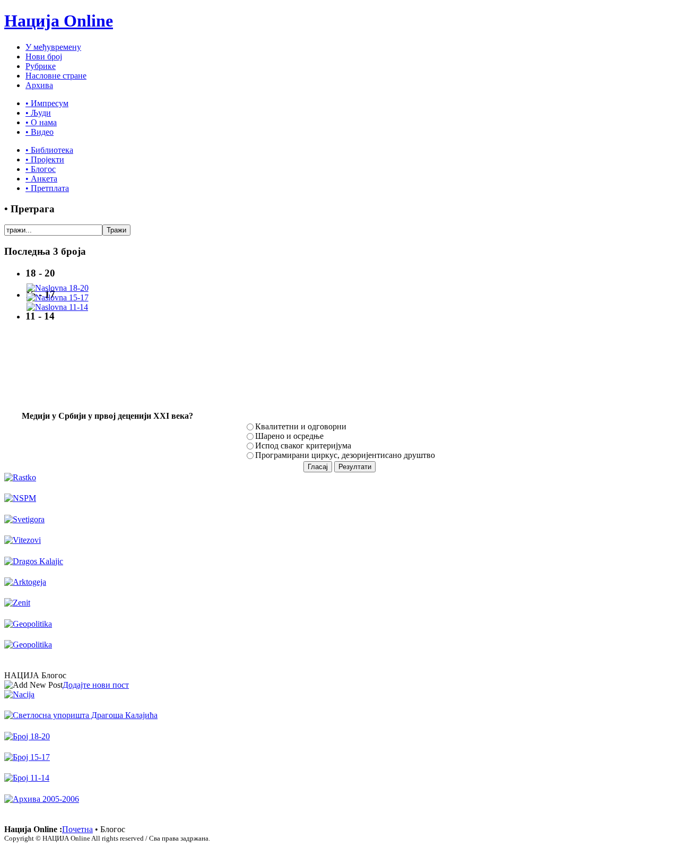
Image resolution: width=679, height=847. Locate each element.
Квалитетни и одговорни (300, 426)
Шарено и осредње (289, 435)
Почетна (77, 829)
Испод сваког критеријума (303, 445)
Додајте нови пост (96, 684)
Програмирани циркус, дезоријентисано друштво (345, 455)
